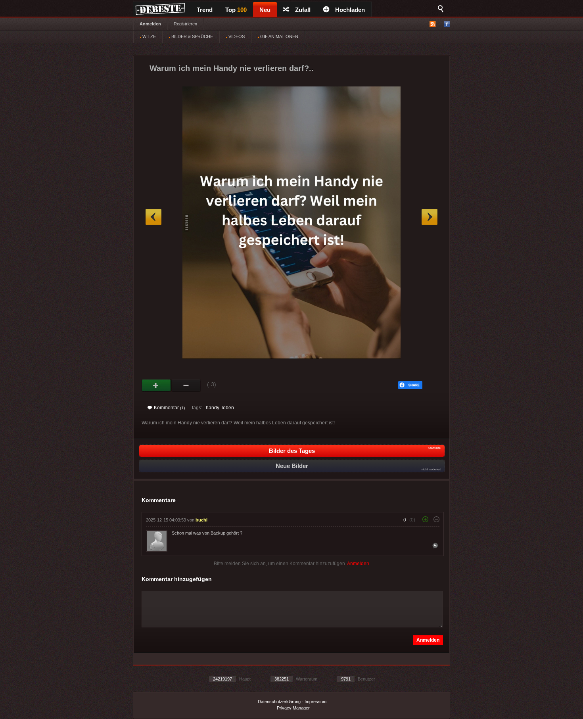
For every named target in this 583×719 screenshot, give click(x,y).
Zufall (303, 9)
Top (236, 9)
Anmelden (150, 23)
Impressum (315, 701)
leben (228, 407)
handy (212, 407)
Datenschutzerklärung (279, 701)
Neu (264, 9)
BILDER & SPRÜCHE (191, 36)
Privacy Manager (293, 708)
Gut (156, 385)
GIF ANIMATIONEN (278, 36)
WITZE (148, 36)
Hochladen (350, 9)
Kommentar (169, 407)
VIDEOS (236, 36)
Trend (205, 9)
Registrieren (185, 23)
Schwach (186, 385)
